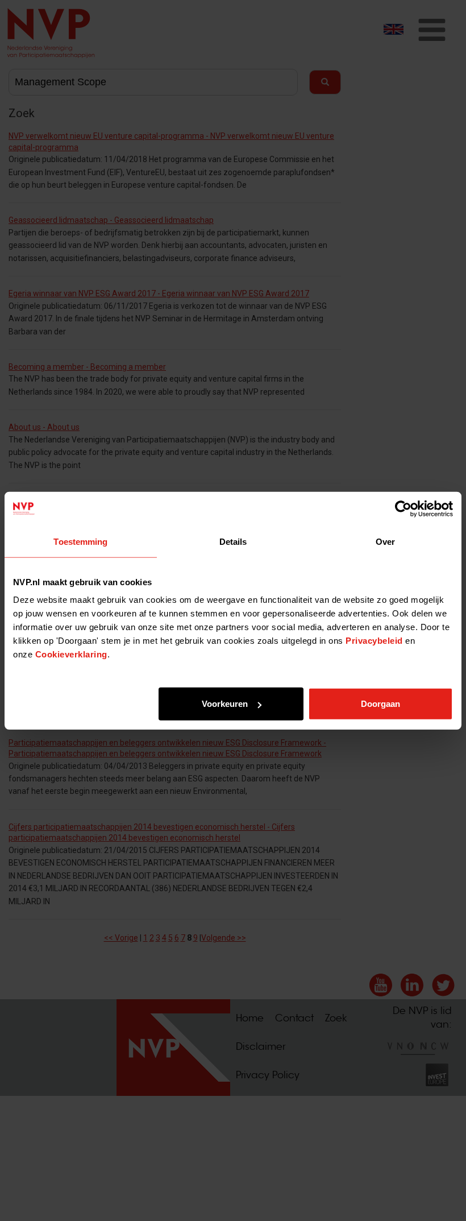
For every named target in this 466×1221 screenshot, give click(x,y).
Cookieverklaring (71, 654)
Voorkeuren (225, 704)
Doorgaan (380, 704)
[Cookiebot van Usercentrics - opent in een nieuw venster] (403, 508)
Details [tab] (233, 541)
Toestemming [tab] (80, 541)
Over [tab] (385, 541)
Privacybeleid (374, 640)
